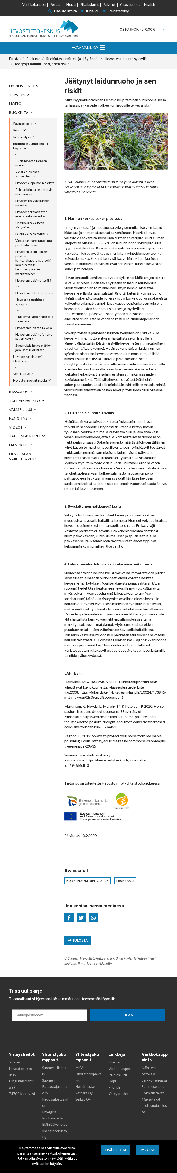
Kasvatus (18, 391)
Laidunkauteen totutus (31, 234)
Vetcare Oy (84, 1093)
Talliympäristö (24, 400)
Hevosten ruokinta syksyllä (29, 302)
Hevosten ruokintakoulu (30, 380)
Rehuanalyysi (22, 137)
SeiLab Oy (83, 1099)
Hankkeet (19, 445)
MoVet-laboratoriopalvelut (88, 1074)
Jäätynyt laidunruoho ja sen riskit (35, 319)
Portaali (56, 4)
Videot (16, 427)
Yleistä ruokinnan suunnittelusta (27, 174)
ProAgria (49, 1112)
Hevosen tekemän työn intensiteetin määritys (31, 214)
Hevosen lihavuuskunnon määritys (32, 203)
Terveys (17, 95)
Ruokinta (18, 112)
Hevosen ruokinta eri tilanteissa (27, 359)
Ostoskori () (137, 29)
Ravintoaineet (22, 123)
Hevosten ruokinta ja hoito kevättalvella (33, 337)
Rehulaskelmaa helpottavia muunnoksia (34, 192)
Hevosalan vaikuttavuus (23, 456)
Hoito (15, 103)
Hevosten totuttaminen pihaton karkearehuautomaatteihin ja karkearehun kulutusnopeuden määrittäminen (33, 262)
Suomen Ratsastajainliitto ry (54, 1086)
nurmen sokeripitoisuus (87, 881)
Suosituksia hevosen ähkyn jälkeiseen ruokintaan (33, 348)
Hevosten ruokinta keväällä (34, 293)
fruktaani (125, 881)
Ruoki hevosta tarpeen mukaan (31, 163)
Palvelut (109, 4)
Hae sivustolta (65, 11)
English (149, 4)
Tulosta (79, 940)
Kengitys (18, 418)
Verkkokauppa (34, 4)
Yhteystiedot (129, 4)
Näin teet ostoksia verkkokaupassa (154, 1074)
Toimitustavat (153, 1093)
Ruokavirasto (52, 1118)
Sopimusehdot (153, 1086)
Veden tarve (21, 374)
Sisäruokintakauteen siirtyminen (29, 225)
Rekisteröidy (118, 11)
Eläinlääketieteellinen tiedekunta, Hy (55, 1130)
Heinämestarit (86, 1086)
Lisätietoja (116, 1150)
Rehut (17, 130)
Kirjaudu (92, 11)
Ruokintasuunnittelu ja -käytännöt (31, 146)
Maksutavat (151, 1099)
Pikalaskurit (89, 4)
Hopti (71, 4)
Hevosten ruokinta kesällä (33, 280)
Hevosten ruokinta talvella (33, 328)
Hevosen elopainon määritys (34, 183)
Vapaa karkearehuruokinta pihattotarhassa (33, 243)
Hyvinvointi (21, 86)
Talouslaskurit (25, 436)
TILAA (128, 1015)
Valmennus (20, 409)
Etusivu (114, 1062)
